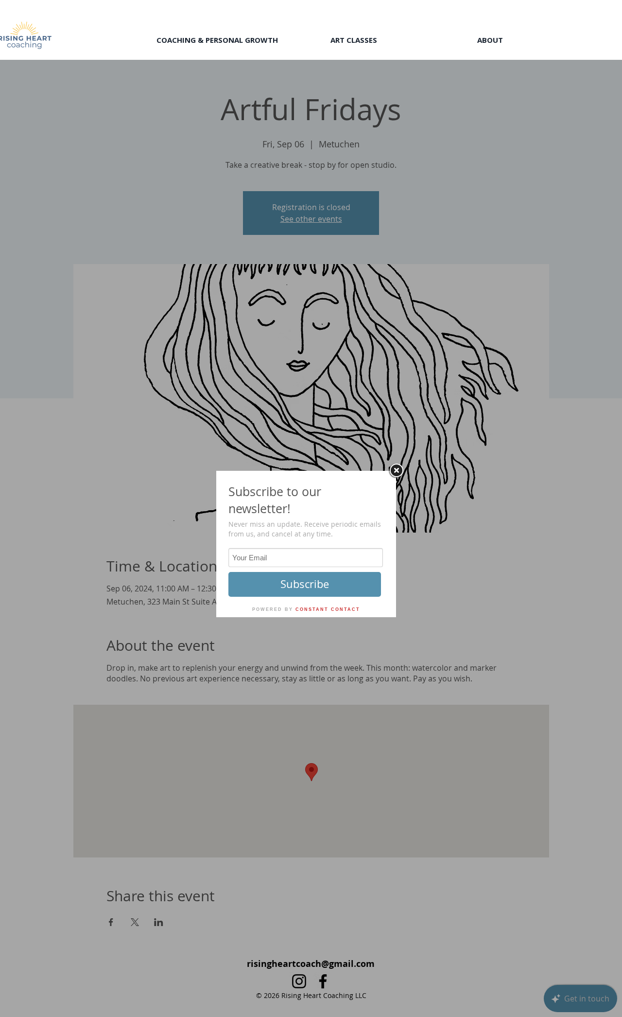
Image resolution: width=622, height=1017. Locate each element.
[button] (217, 40)
